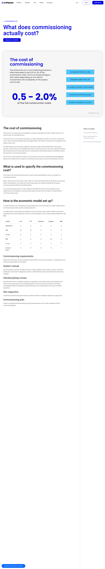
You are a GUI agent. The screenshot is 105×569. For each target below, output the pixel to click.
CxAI (35, 2)
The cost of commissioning (90, 132)
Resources (49, 2)
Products (19, 2)
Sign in (86, 2)
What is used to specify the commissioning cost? (90, 137)
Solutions (27, 2)
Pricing (41, 2)
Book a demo (97, 2)
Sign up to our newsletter (11, 40)
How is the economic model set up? (92, 141)
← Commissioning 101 (10, 21)
